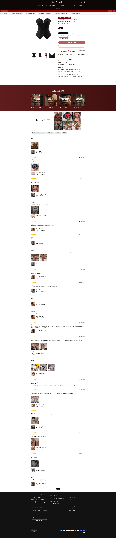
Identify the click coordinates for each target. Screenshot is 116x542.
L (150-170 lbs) (63, 35)
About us (71, 501)
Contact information (75, 535)
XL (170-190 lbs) (73, 35)
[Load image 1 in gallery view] (34, 55)
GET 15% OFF (39, 520)
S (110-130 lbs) (63, 33)
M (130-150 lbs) (73, 33)
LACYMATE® (42, 535)
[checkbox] (64, 133)
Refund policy (72, 506)
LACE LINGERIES (36, 107)
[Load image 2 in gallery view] (40, 55)
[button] (32, 2)
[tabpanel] (58, 312)
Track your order (72, 497)
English (33, 531)
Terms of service (72, 510)
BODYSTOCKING (64, 107)
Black (61, 28)
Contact (70, 503)
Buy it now (72, 46)
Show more (58, 489)
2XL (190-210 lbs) (64, 38)
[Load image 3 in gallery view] (46, 55)
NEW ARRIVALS (78, 107)
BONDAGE (50, 107)
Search (70, 499)
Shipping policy (68, 535)
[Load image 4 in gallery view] (52, 55)
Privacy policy (72, 508)
